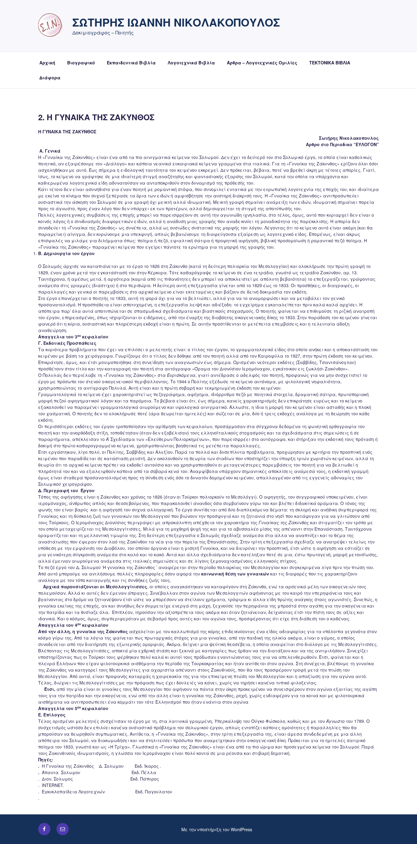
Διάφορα (49, 77)
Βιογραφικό (81, 63)
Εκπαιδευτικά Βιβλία (131, 63)
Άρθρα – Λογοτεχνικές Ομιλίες (262, 63)
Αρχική (47, 63)
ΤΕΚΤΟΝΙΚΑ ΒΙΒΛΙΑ (329, 63)
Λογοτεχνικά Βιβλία (191, 63)
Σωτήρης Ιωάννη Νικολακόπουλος (176, 22)
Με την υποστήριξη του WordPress (216, 829)
